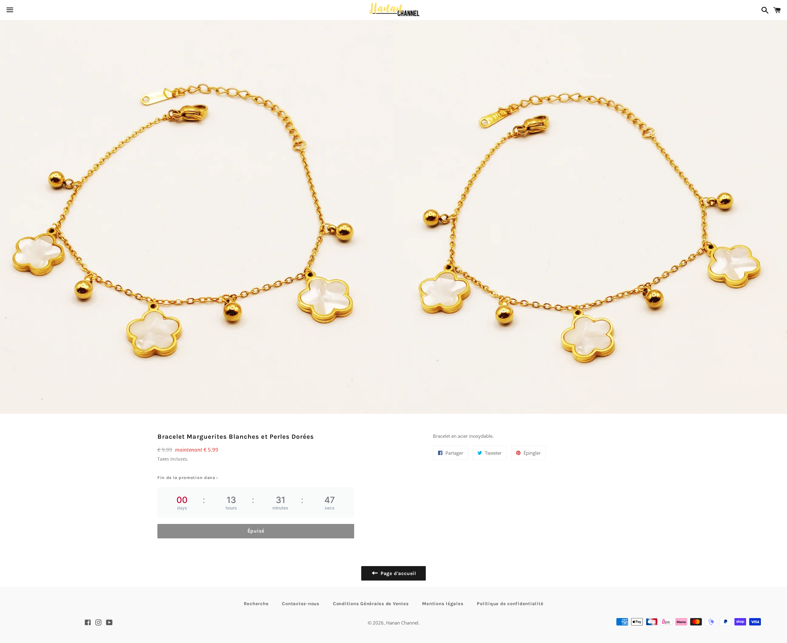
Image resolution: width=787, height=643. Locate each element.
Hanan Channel (402, 623)
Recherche (256, 603)
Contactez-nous (300, 603)
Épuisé (255, 531)
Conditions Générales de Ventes (371, 603)
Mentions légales (442, 603)
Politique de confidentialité (510, 603)
